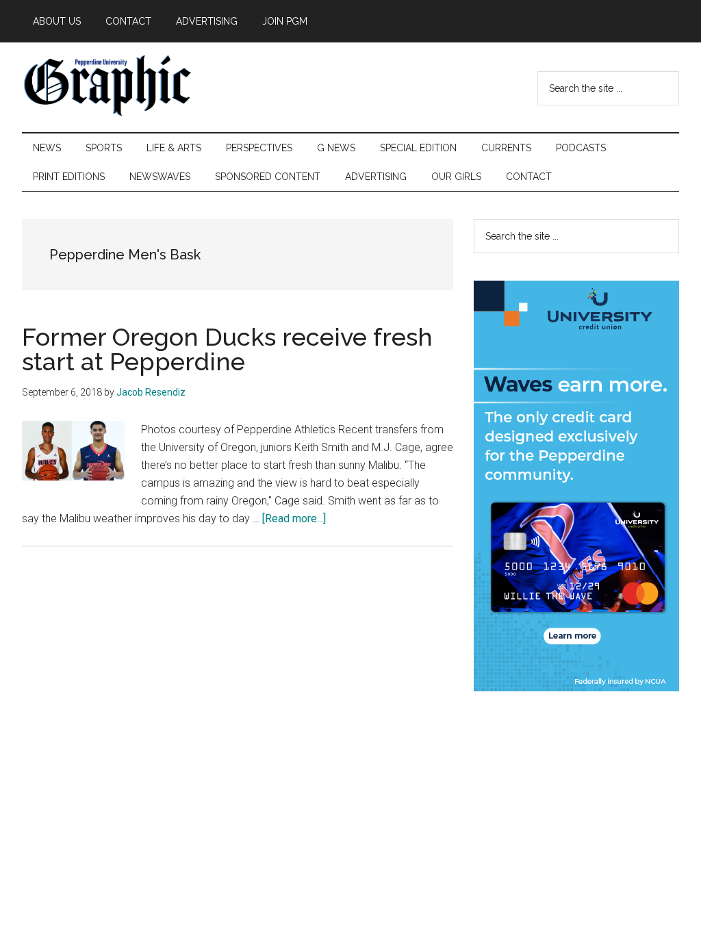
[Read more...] (294, 518)
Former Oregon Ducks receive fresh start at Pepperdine (227, 349)
